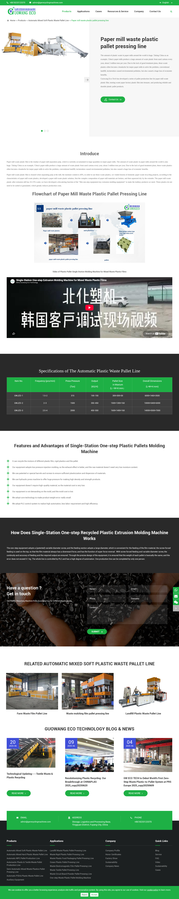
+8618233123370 (17, 2)
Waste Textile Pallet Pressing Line (64, 870)
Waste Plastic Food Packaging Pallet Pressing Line (72, 858)
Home (12, 20)
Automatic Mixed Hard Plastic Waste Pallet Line (27, 854)
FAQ (157, 858)
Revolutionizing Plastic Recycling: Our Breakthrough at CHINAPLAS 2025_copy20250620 (85, 782)
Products (66, 11)
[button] (87, 79)
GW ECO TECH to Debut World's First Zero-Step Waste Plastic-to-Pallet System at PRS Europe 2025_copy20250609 (147, 782)
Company (139, 11)
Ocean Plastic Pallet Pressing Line (64, 862)
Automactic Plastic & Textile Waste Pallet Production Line (24, 863)
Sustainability (111, 862)
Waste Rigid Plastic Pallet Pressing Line (67, 854)
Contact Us (155, 11)
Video (157, 862)
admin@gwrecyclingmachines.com (48, 2)
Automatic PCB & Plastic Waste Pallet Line (25, 876)
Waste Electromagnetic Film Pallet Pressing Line (71, 866)
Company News (112, 866)
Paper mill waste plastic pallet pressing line (90, 20)
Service (158, 854)
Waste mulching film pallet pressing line (87, 713)
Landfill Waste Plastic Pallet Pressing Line (68, 850)
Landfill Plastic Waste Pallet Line (143, 713)
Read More (18, 793)
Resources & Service (118, 11)
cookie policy (152, 890)
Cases (98, 11)
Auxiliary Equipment (15, 880)
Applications (83, 11)
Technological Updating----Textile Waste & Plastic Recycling (30, 775)
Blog (157, 850)
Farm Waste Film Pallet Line (32, 713)
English (165, 2)
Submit (95, 631)
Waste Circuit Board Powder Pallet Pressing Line (71, 874)
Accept (94, 895)
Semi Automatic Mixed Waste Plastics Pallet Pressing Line (26, 870)
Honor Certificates (113, 854)
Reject (84, 895)
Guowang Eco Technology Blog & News (89, 729)
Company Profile (112, 850)
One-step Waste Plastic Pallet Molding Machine (70, 878)
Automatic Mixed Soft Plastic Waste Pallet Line (48, 20)
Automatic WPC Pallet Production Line (23, 858)
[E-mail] (176, 596)
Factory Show (111, 858)
